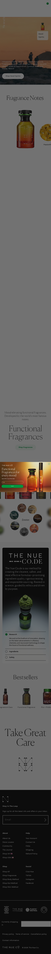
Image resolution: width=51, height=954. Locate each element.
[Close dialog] (49, 464)
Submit (12, 486)
